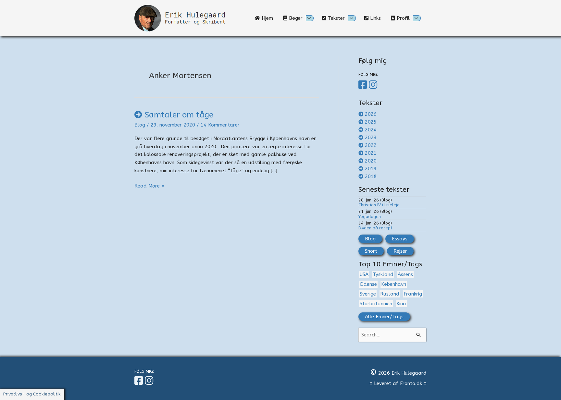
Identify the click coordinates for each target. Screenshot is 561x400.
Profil (402, 18)
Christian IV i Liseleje (379, 204)
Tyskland (383, 274)
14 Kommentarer (220, 125)
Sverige (368, 294)
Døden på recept (375, 227)
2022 (371, 145)
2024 (371, 130)
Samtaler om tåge (178, 114)
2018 (371, 176)
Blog (139, 125)
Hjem (269, 18)
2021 (371, 153)
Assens (405, 274)
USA (364, 274)
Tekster (335, 18)
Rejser (400, 251)
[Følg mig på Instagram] (374, 85)
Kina (401, 304)
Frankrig (413, 294)
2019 (371, 169)
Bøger (295, 18)
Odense (368, 284)
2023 (371, 137)
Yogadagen (369, 216)
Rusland (389, 294)
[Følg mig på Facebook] (363, 85)
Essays (399, 239)
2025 (371, 122)
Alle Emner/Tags (384, 317)
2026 (371, 114)
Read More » (149, 186)
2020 (371, 161)
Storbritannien (376, 304)
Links (377, 18)
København (393, 284)
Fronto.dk (411, 383)
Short (371, 251)
